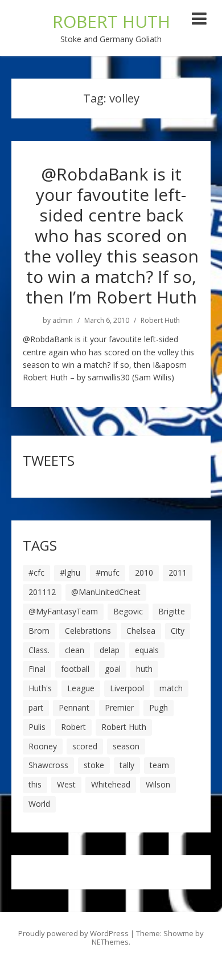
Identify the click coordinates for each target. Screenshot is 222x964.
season (126, 746)
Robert (73, 726)
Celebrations (88, 630)
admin (62, 321)
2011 (177, 572)
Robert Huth (160, 321)
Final (37, 668)
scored (84, 746)
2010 (144, 572)
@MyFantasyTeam (63, 611)
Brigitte (171, 611)
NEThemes (110, 942)
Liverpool (127, 688)
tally (127, 765)
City (177, 630)
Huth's (40, 688)
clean (74, 650)
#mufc (108, 572)
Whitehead (110, 784)
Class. (39, 650)
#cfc (36, 572)
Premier (119, 707)
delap (110, 650)
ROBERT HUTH (111, 21)
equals (147, 650)
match (171, 688)
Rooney (42, 746)
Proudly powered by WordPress (73, 933)
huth (144, 668)
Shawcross (48, 765)
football (75, 668)
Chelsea (140, 630)
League (80, 688)
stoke (94, 765)
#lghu (70, 572)
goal (113, 668)
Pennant (74, 707)
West (66, 784)
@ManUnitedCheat (106, 591)
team (159, 765)
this (35, 784)
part (35, 707)
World (39, 803)
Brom (39, 630)
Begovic (128, 611)
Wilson (158, 784)
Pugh (158, 707)
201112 (42, 591)
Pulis (37, 726)
